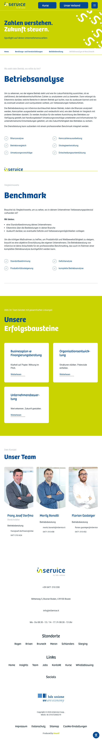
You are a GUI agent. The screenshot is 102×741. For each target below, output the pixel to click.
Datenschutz (38, 726)
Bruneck (41, 643)
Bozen (17, 643)
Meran (53, 643)
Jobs (45, 664)
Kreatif (56, 733)
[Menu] (94, 5)
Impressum (21, 726)
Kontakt (56, 664)
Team (35, 664)
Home (6, 51)
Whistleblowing (85, 664)
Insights (23, 664)
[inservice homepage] (14, 5)
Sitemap (54, 726)
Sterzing (83, 643)
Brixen (29, 643)
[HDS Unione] (51, 698)
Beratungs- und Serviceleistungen (29, 51)
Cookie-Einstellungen (75, 726)
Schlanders (68, 643)
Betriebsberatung (56, 51)
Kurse (68, 664)
